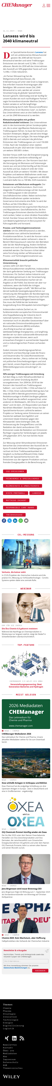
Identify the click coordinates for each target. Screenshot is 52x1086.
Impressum (9, 1059)
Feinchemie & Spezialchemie (22, 478)
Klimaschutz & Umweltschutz (22, 486)
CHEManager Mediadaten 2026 (16, 733)
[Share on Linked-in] (15, 520)
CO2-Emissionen (15, 471)
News (20, 31)
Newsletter (10, 1045)
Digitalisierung (13, 1025)
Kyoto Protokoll (15, 493)
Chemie (16, 731)
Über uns (8, 1050)
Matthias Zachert (16, 500)
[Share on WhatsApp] (21, 520)
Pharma (7, 1011)
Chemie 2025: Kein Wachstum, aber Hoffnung (23, 938)
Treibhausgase (14, 515)
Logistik (8, 1028)
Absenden (40, 970)
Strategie (9, 1014)
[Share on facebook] (4, 520)
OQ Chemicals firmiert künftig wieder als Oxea (24, 832)
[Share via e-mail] (26, 520)
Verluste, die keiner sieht (14, 572)
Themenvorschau (13, 1068)
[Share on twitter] (9, 520)
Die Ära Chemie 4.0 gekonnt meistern (20, 628)
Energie (8, 1022)
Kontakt (8, 1047)
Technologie (11, 1020)
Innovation (10, 1017)
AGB (5, 1065)
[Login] (43, 5)
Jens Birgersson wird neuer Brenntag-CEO (22, 888)
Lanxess (36, 493)
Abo (5, 1056)
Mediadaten (10, 1053)
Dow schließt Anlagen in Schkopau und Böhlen (24, 783)
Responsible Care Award (20, 507)
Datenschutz (11, 1062)
